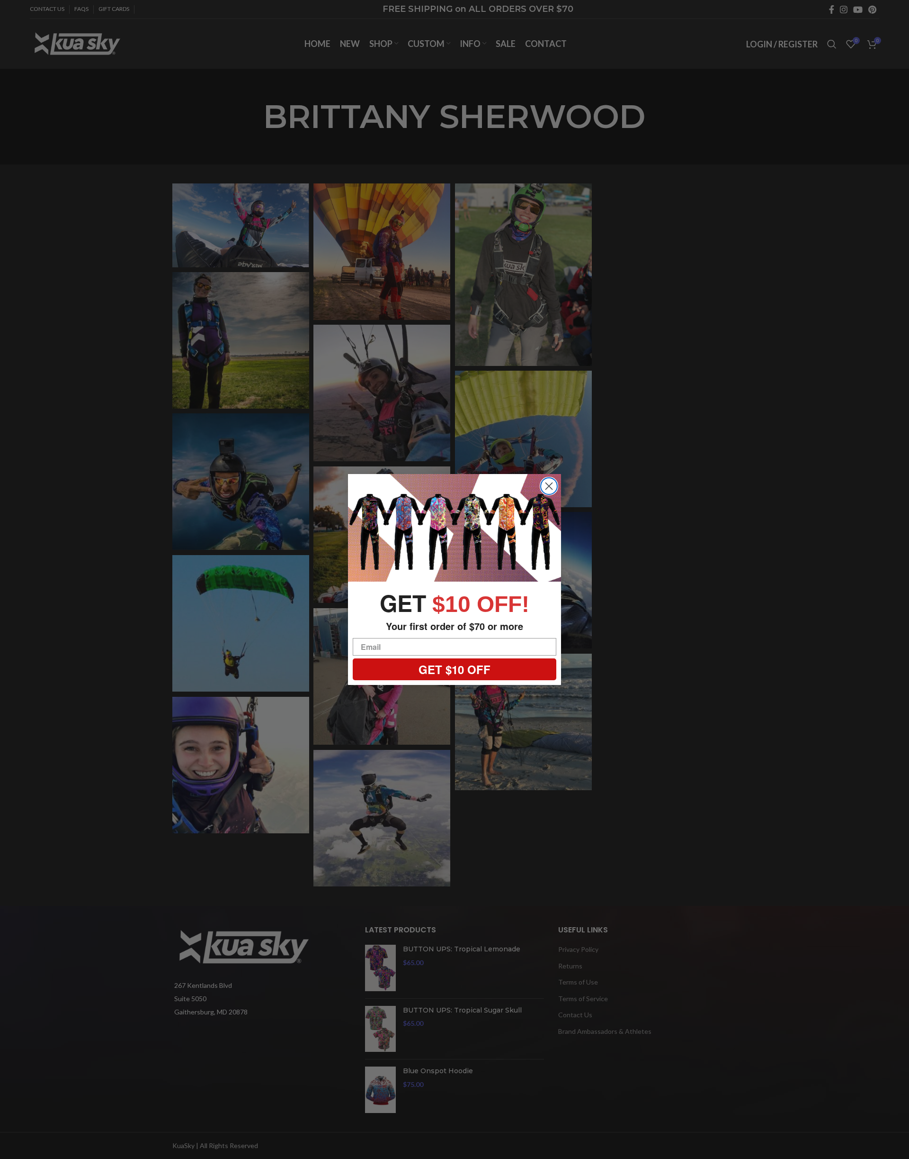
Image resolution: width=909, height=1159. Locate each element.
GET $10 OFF (454, 669)
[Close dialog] (549, 486)
